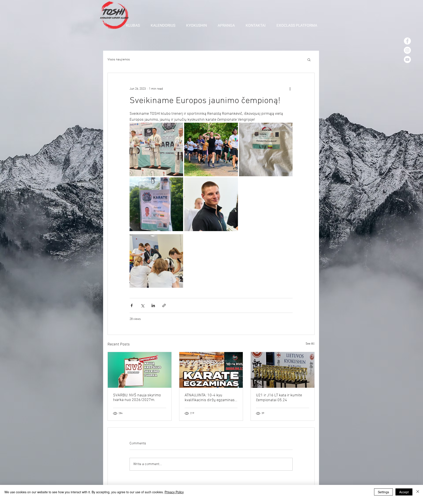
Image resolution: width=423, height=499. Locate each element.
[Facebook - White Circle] (407, 41)
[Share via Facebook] (132, 305)
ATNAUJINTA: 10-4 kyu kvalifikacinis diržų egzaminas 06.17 (210, 398)
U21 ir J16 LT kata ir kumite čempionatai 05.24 (279, 398)
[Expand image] (156, 149)
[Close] (417, 491)
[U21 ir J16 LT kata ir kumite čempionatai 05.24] (282, 370)
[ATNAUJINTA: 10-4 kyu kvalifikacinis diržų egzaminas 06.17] (211, 370)
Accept (404, 492)
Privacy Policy (174, 492)
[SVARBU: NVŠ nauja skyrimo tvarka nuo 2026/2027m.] (139, 370)
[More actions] (290, 88)
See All (310, 344)
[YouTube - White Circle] (407, 59)
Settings (383, 492)
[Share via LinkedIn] (153, 305)
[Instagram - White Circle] (407, 50)
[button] (135, 25)
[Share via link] (164, 305)
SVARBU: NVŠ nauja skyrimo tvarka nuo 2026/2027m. (137, 397)
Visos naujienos (119, 59)
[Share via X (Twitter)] (142, 305)
